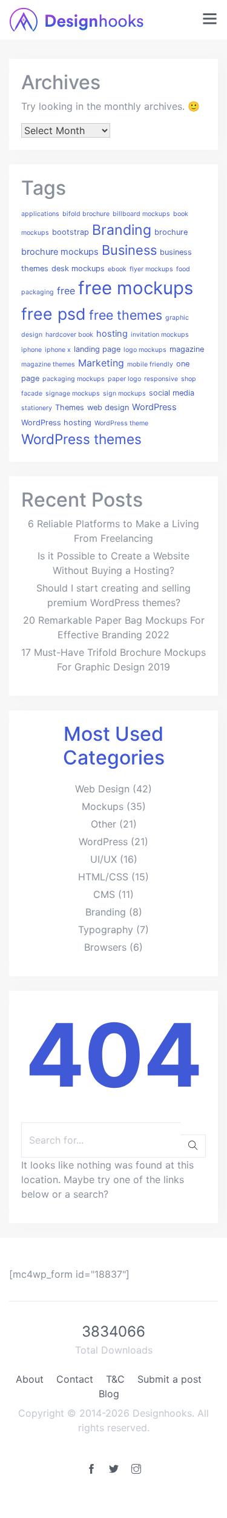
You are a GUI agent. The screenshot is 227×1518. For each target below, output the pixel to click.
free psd (53, 313)
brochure (171, 232)
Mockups (102, 806)
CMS (104, 894)
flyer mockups (151, 269)
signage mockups (72, 393)
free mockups (135, 288)
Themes (69, 407)
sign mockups (124, 393)
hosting (112, 333)
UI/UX (103, 859)
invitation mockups (160, 335)
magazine (186, 349)
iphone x (58, 350)
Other (103, 824)
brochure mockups (60, 251)
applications (40, 214)
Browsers (105, 947)
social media (171, 392)
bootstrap (70, 232)
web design (108, 407)
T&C (115, 1379)
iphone (31, 350)
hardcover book (69, 335)
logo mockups (144, 350)
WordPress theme (121, 423)
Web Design (102, 789)
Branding (121, 229)
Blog (109, 1394)
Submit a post (169, 1379)
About (30, 1379)
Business (129, 250)
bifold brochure (86, 214)
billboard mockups (141, 214)
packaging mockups (73, 379)
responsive (161, 379)
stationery (36, 408)
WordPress (154, 407)
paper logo (124, 379)
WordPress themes (81, 439)
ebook (117, 269)
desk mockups (78, 268)
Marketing (101, 363)
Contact (74, 1379)
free (66, 291)
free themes (125, 315)
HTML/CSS (103, 877)
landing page (97, 349)
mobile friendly (150, 364)
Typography (105, 929)
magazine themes (48, 364)
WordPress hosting (56, 422)
